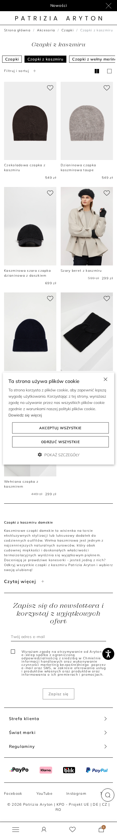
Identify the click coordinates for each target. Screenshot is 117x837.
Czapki (67, 30)
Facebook (13, 793)
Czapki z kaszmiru (45, 59)
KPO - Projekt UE (73, 804)
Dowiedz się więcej (25, 415)
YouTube (44, 793)
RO (58, 809)
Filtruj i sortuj (16, 71)
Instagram (76, 793)
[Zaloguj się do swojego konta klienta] (44, 829)
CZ (104, 804)
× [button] (105, 379)
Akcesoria (46, 30)
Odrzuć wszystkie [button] (60, 442)
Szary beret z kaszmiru (81, 270)
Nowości (58, 5)
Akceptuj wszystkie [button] (60, 428)
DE (95, 804)
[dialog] (58, 418)
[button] (107, 795)
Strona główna (17, 30)
